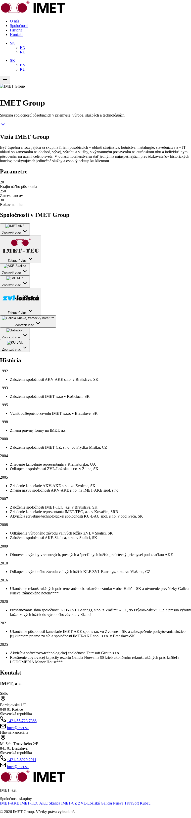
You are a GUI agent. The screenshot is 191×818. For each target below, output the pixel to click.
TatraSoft (131, 803)
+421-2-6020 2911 (21, 760)
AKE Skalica (49, 803)
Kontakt (16, 34)
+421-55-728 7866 (22, 721)
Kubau (145, 803)
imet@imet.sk (18, 728)
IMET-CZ (69, 803)
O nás (14, 21)
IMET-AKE (9, 803)
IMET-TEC (29, 803)
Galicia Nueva (112, 803)
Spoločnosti (19, 25)
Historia (16, 30)
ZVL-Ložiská (89, 803)
